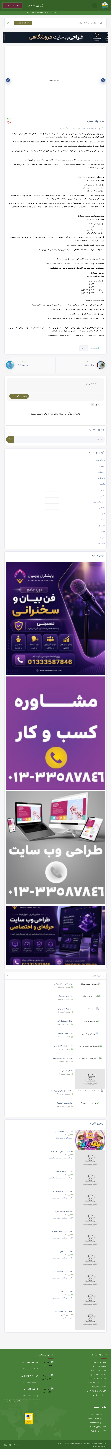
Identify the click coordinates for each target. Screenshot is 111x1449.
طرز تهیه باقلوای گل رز (64, 996)
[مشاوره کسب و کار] (55, 732)
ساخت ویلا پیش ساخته (64, 1311)
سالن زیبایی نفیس (66, 1291)
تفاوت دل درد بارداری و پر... (63, 1045)
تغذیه (103, 519)
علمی (103, 531)
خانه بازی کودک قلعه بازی (63, 1131)
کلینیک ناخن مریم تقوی (97, 1382)
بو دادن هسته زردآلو (65, 1021)
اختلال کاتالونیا (67, 1070)
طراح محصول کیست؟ (65, 1103)
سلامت (102, 484)
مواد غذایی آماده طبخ (99, 1374)
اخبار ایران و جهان (99, 501)
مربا (83, 348)
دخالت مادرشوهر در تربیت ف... (61, 1090)
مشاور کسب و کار (100, 1394)
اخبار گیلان (101, 543)
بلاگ (94, 23)
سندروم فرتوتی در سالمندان (62, 1058)
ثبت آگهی (11, 5)
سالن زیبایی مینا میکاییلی (63, 1191)
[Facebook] (18, 1445)
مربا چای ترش (95, 120)
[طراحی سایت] (55, 37)
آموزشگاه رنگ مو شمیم (64, 1211)
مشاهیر (102, 496)
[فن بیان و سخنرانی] (55, 618)
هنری (103, 513)
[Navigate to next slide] (8, 80)
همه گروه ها (100, 460)
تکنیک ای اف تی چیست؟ (97, 1370)
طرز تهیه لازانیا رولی (65, 1008)
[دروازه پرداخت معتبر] (29, 1418)
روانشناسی (101, 472)
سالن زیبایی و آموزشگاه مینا (62, 1271)
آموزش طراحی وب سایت (97, 1378)
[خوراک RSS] (5, 1445)
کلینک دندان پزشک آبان (64, 1171)
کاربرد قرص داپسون (65, 1033)
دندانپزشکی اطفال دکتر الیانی (62, 1151)
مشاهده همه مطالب (14, 1400)
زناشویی (102, 466)
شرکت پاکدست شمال (99, 1362)
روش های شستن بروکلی (63, 983)
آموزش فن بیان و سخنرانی (96, 1390)
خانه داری (101, 478)
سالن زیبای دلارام (66, 1251)
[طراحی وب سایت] (55, 847)
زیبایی (103, 490)
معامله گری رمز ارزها (99, 1386)
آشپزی (62, 128)
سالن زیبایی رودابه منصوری (62, 1231)
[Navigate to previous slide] (103, 80)
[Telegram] (10, 1445)
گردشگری (102, 525)
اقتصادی (102, 507)
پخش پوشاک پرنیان (99, 1366)
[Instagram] (14, 1445)
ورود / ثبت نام (33, 5)
